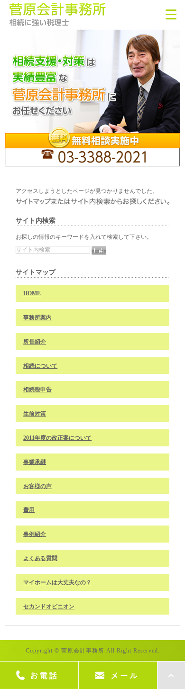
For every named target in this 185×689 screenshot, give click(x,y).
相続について (40, 366)
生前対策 (34, 413)
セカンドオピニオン (48, 606)
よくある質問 (40, 558)
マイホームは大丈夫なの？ (57, 582)
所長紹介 (34, 341)
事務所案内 (37, 317)
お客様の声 (37, 486)
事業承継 (34, 462)
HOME (32, 293)
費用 (29, 510)
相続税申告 (37, 389)
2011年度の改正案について (57, 438)
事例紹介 (34, 534)
